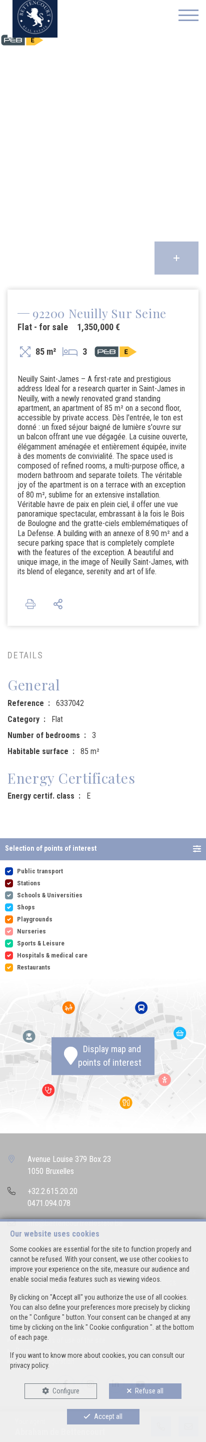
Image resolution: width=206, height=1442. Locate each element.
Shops (26, 907)
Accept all (108, 1416)
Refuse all (149, 1391)
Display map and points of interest (110, 1056)
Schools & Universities (49, 895)
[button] (103, 849)
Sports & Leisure (40, 943)
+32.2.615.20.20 (53, 1191)
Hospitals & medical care (52, 955)
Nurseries (31, 931)
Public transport (40, 871)
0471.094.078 (49, 1203)
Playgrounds (34, 919)
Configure (66, 1391)
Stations (28, 883)
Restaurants (33, 967)
